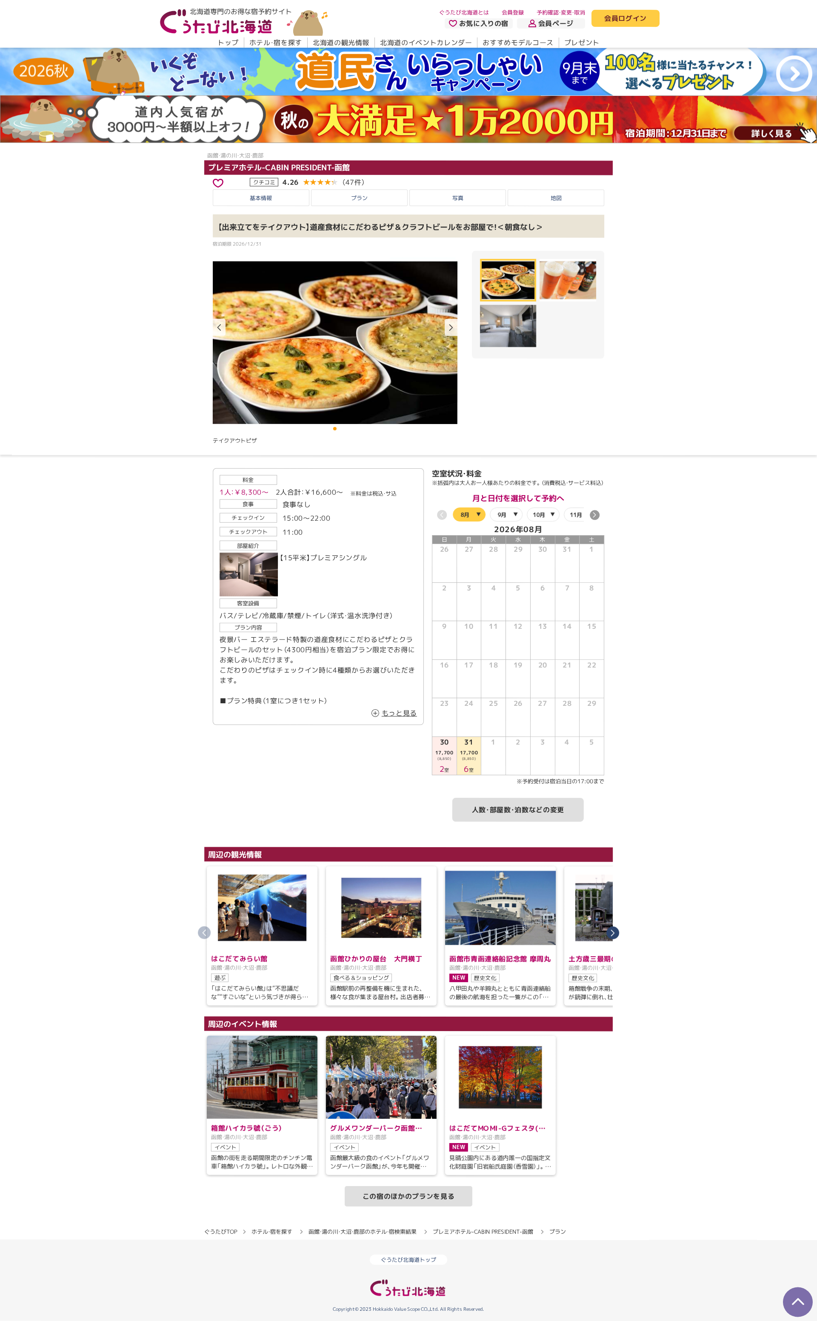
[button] (451, 327)
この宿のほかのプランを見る (408, 1196)
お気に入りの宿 (483, 23)
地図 (556, 198)
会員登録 (513, 12)
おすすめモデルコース (518, 42)
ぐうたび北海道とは (464, 12)
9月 (501, 514)
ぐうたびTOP (220, 1231)
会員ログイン (625, 18)
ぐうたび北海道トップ (408, 1260)
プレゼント (582, 42)
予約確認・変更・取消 (561, 12)
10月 (539, 514)
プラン (359, 197)
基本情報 (261, 197)
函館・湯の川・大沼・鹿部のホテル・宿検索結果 (363, 1231)
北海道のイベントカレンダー (426, 42)
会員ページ (556, 23)
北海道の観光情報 (341, 42)
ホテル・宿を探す (275, 42)
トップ (228, 42)
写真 (457, 197)
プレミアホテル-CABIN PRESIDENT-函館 (279, 167)
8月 (464, 514)
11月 (576, 514)
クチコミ (264, 182)
